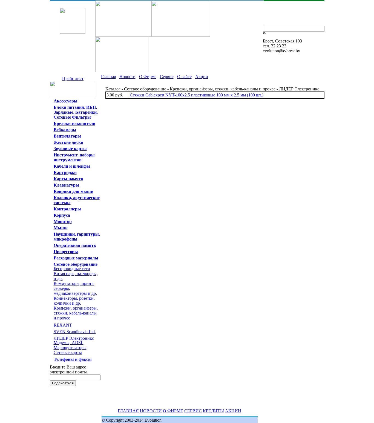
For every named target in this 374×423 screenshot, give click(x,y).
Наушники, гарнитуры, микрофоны (77, 236)
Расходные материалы (76, 258)
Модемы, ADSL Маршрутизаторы (70, 345)
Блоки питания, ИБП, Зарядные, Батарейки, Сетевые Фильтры (76, 112)
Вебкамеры (65, 129)
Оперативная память (75, 245)
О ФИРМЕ (173, 410)
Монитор (63, 221)
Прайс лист (73, 78)
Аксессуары (65, 101)
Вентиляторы (67, 136)
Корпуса (62, 215)
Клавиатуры (66, 185)
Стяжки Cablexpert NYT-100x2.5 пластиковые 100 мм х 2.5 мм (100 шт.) (196, 95)
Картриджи (65, 172)
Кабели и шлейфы (72, 166)
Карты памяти (68, 178)
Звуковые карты (70, 148)
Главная (108, 76)
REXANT (63, 325)
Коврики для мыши (73, 191)
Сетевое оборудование (75, 264)
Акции (201, 76)
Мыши (61, 227)
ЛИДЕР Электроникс (74, 338)
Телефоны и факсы (73, 359)
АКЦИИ (233, 410)
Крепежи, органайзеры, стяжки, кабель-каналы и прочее (76, 313)
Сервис (167, 76)
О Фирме (147, 76)
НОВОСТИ (151, 410)
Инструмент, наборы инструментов (74, 157)
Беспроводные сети (72, 268)
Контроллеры (67, 209)
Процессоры (66, 251)
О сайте (184, 76)
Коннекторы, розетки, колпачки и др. (74, 300)
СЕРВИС (193, 410)
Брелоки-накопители (74, 123)
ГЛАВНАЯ (128, 410)
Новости (127, 76)
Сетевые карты (68, 352)
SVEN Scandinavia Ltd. (75, 331)
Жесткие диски (68, 142)
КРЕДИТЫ (213, 410)
